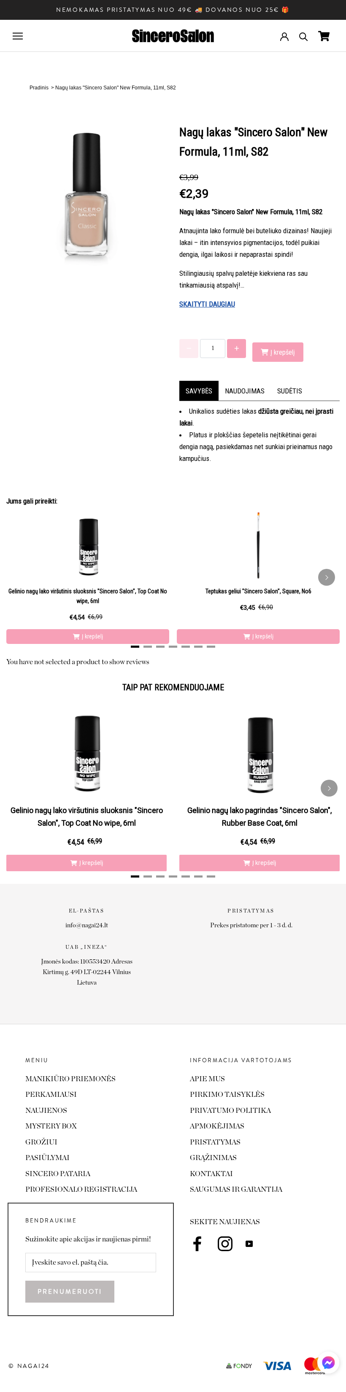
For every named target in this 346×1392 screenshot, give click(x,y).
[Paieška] (303, 36)
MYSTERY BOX (51, 1126)
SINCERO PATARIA (57, 1173)
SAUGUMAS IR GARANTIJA (236, 1189)
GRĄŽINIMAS (213, 1157)
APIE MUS (207, 1078)
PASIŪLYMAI (47, 1157)
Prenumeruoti (70, 1291)
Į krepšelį (92, 636)
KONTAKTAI (211, 1173)
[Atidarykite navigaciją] (18, 36)
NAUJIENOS (46, 1110)
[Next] (326, 577)
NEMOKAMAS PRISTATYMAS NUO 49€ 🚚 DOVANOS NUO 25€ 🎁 (173, 9)
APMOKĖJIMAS (217, 1126)
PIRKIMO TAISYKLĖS (227, 1094)
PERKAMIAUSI (51, 1094)
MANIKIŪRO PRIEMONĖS (70, 1078)
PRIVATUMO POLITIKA (230, 1110)
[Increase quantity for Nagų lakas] (236, 348)
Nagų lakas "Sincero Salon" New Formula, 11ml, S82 (115, 88)
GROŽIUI (41, 1142)
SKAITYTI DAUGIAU (207, 304)
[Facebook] (197, 1243)
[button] (328, 1365)
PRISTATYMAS (215, 1142)
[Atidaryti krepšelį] (323, 36)
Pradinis (39, 88)
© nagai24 (29, 1366)
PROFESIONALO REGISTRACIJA (81, 1189)
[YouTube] (249, 1243)
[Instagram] (225, 1243)
